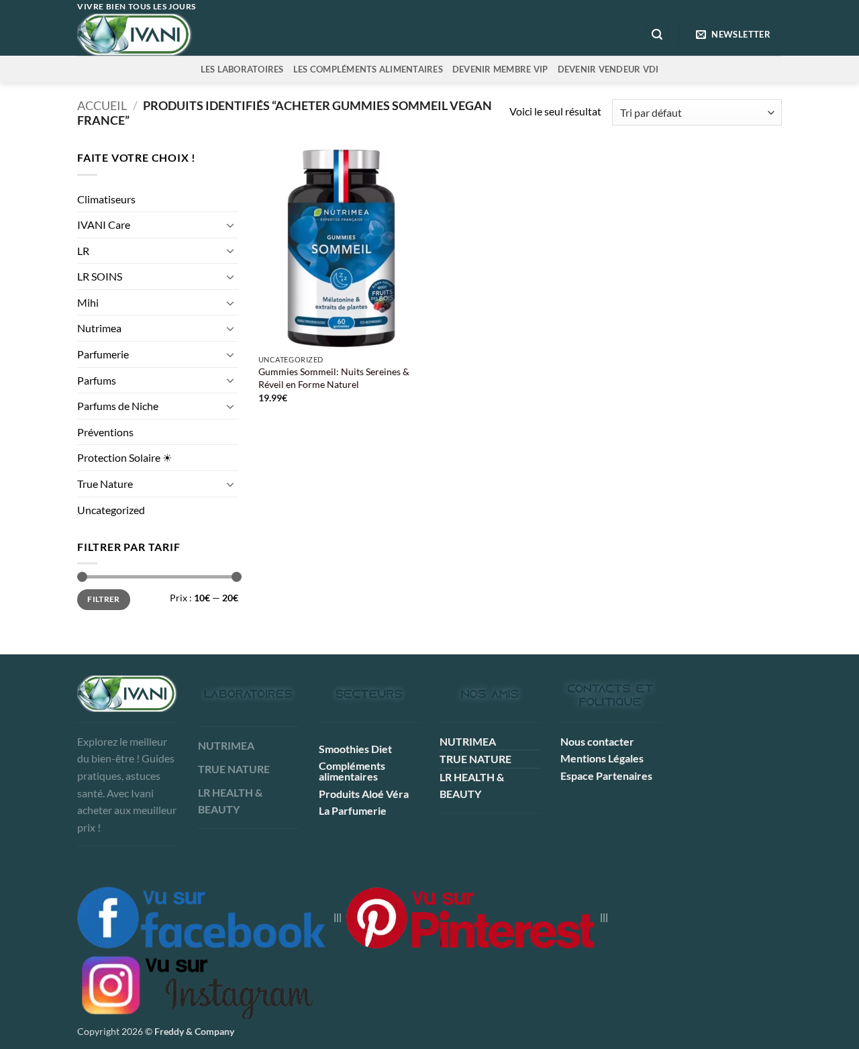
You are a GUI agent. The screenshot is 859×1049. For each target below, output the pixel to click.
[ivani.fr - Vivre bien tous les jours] (162, 34)
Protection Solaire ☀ (124, 457)
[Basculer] (230, 225)
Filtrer (103, 599)
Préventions (105, 432)
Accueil (102, 105)
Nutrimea (99, 327)
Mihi (88, 302)
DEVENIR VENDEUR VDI (608, 69)
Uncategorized (111, 509)
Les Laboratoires (242, 69)
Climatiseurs (106, 199)
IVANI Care (103, 224)
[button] (657, 34)
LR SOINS (99, 276)
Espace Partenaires (606, 775)
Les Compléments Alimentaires (368, 69)
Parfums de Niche (117, 405)
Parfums (96, 380)
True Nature (105, 483)
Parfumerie (103, 354)
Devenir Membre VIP (500, 69)
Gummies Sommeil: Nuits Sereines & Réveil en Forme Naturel (333, 378)
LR (83, 250)
